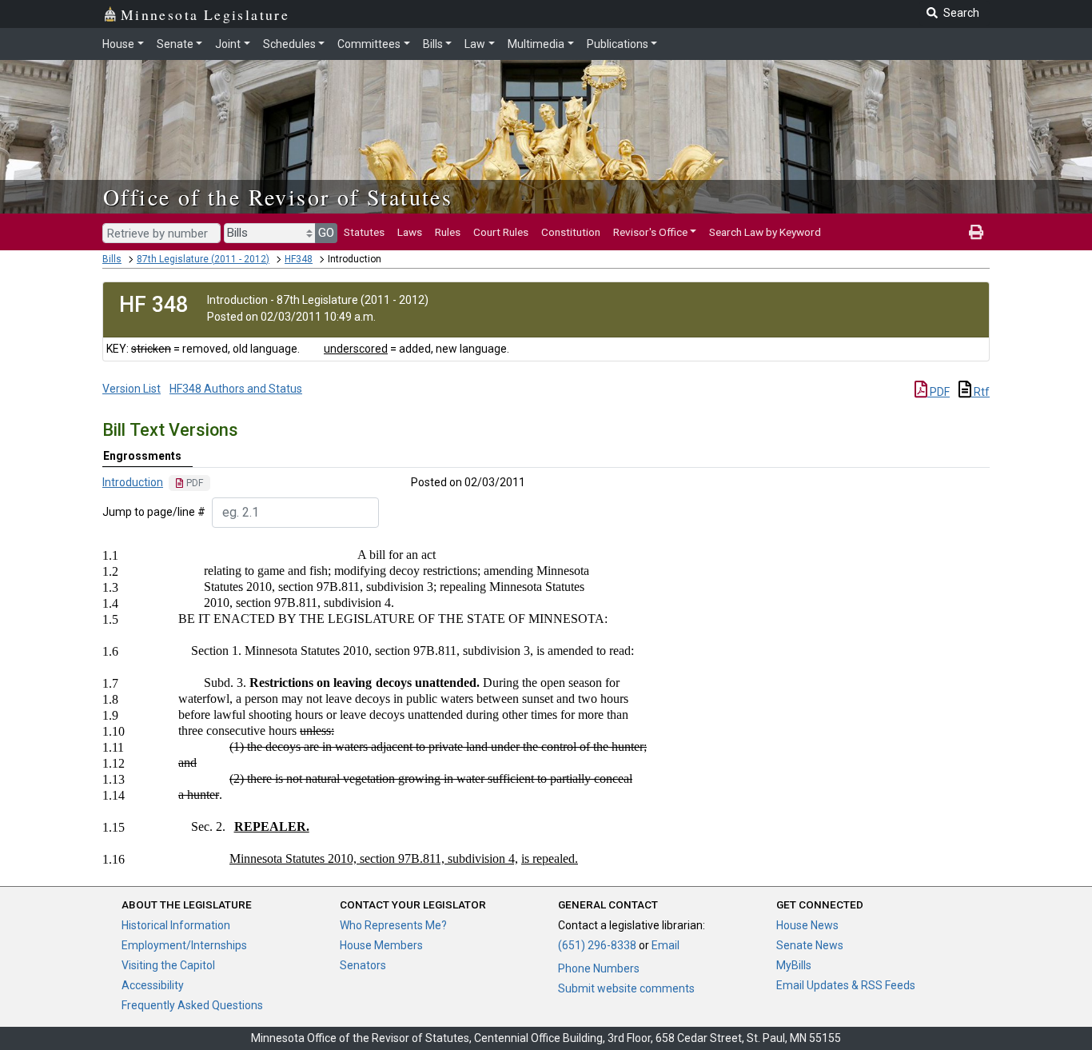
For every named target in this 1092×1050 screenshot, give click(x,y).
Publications (617, 44)
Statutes (364, 232)
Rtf (980, 391)
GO (326, 233)
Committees (369, 44)
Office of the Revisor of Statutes (277, 197)
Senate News (809, 945)
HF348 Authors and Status (235, 388)
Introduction (132, 482)
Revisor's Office (650, 232)
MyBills (793, 965)
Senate (175, 44)
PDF (938, 391)
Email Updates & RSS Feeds (845, 985)
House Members (381, 945)
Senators (363, 965)
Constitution (570, 232)
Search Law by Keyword (765, 232)
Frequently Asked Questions (192, 1005)
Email (666, 945)
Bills (433, 44)
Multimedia (536, 44)
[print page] (976, 232)
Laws (409, 232)
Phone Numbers (599, 968)
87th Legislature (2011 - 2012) (203, 259)
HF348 (299, 259)
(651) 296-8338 (597, 945)
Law (474, 44)
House (118, 44)
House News (807, 925)
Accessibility (153, 985)
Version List (131, 388)
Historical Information (176, 925)
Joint (228, 44)
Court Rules (500, 232)
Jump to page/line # (153, 511)
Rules (447, 232)
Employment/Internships (184, 945)
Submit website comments (626, 988)
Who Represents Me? (393, 925)
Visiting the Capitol (168, 965)
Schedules (289, 44)
